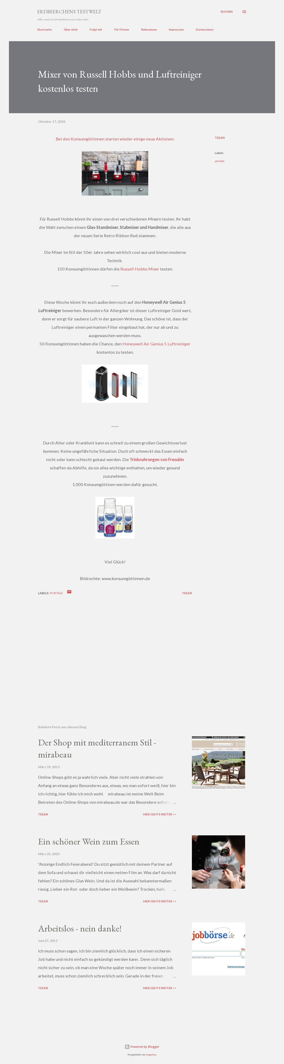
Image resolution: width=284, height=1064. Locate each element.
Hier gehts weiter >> (159, 814)
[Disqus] (115, 654)
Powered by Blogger (144, 1047)
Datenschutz (205, 29)
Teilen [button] (220, 137)
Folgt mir (96, 29)
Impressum (176, 29)
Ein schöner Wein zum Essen (89, 841)
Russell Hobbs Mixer (139, 268)
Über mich (71, 29)
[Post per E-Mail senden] (69, 593)
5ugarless (151, 1054)
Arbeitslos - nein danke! (80, 928)
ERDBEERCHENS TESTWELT (69, 11)
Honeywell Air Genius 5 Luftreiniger (156, 343)
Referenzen (149, 29)
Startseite (44, 29)
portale (219, 161)
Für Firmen (121, 29)
